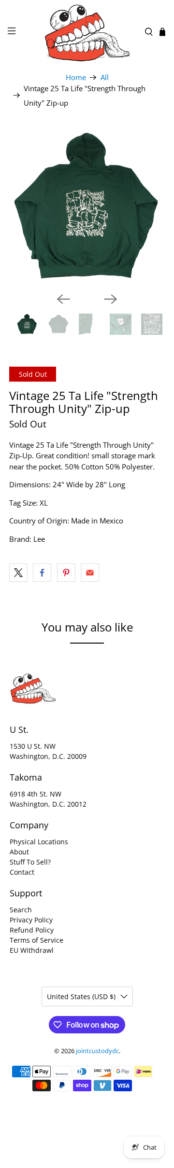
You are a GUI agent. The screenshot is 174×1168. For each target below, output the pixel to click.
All (105, 77)
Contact (22, 872)
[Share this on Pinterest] (66, 572)
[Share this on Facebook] (42, 572)
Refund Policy (32, 929)
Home (76, 77)
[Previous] (63, 299)
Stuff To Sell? (30, 861)
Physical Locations (39, 841)
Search (21, 909)
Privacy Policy (31, 919)
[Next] (110, 299)
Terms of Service (36, 940)
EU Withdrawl (32, 950)
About (19, 851)
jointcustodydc (97, 1051)
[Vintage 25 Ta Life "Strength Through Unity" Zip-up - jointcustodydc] (87, 207)
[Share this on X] (18, 572)
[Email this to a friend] (90, 572)
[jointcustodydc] (87, 32)
